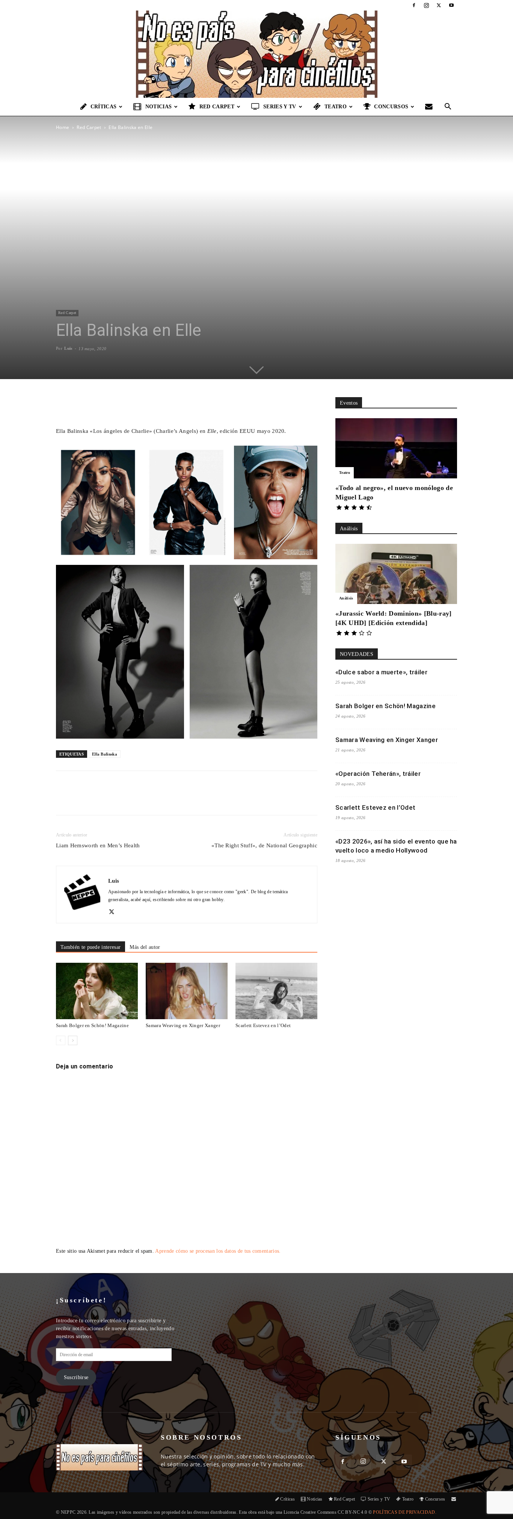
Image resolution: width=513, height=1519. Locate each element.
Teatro (335, 106)
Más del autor (145, 947)
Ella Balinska (104, 754)
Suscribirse (76, 1377)
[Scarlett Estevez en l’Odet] (276, 991)
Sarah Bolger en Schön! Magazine (92, 1025)
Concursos (391, 106)
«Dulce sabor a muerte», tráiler (381, 672)
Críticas (104, 106)
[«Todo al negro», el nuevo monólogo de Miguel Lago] (396, 448)
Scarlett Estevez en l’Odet (263, 1025)
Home (62, 127)
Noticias (158, 106)
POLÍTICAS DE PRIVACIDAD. (404, 1512)
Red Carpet (216, 106)
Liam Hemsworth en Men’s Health (98, 845)
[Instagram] (426, 5)
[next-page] (72, 1040)
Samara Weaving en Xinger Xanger (183, 1025)
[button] (448, 107)
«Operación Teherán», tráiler (378, 773)
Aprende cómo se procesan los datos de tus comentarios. (218, 1251)
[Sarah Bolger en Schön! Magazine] (97, 991)
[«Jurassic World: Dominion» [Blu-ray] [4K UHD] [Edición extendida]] (396, 574)
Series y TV (279, 106)
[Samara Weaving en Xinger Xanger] (187, 991)
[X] (439, 5)
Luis (68, 348)
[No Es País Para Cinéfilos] (256, 54)
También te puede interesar (90, 947)
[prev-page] (60, 1040)
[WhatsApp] (143, 799)
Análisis (346, 598)
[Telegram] (178, 799)
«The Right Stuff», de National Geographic (264, 845)
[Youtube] (451, 5)
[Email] (160, 799)
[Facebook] (413, 5)
